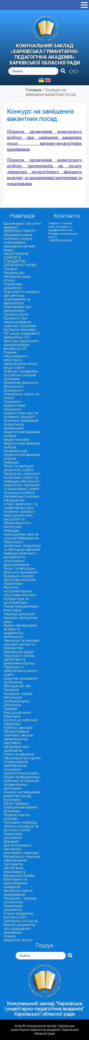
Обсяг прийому (16, 803)
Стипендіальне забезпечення (16, 764)
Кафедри (11, 462)
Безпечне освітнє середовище (18, 892)
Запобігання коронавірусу (15, 870)
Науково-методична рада (20, 619)
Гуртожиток (13, 864)
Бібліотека (12, 705)
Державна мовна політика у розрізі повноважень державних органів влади (19, 242)
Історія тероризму (18, 913)
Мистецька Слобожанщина (16, 699)
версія (73, 71)
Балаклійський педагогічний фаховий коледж (22, 454)
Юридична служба (19, 875)
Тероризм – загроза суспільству (20, 900)
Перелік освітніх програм (17, 817)
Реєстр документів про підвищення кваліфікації (19, 928)
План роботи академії (22, 292)
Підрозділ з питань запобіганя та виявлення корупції (19, 659)
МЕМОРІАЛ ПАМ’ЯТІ (20, 231)
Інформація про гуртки (22, 758)
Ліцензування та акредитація (17, 301)
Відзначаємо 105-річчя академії (22, 225)
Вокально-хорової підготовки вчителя (19, 578)
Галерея (10, 709)
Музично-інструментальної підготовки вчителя (19, 591)
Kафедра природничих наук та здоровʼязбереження (21, 534)
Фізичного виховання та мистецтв (21, 422)
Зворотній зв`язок (18, 940)
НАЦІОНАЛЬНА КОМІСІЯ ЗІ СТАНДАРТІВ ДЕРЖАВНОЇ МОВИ (20, 259)
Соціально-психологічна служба (21, 771)
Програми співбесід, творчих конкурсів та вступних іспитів (21, 826)
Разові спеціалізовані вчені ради (21, 608)
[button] (84, 5)
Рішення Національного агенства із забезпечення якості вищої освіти (20, 359)
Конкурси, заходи (18, 693)
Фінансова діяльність (21, 383)
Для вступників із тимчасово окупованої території (21, 849)
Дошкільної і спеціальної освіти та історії (21, 394)
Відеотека (12, 716)
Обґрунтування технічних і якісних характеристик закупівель (18, 737)
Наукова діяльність (19, 614)
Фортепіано (13, 583)
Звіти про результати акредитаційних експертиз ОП (21, 344)
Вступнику (12, 800)
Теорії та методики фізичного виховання (21, 570)
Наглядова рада (17, 276)
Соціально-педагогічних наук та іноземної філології (21, 413)
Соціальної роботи (19, 492)
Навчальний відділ (19, 652)
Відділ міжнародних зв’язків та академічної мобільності (20, 631)
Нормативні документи (13, 286)
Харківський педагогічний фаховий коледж (22, 432)
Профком (11, 690)
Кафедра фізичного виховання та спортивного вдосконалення (20, 559)
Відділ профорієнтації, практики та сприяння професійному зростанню (22, 782)
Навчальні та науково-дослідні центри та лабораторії (22, 644)
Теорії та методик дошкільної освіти (18, 468)
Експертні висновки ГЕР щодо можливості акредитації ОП (22, 333)
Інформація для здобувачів (16, 748)
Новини (10, 936)
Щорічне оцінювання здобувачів (21, 680)
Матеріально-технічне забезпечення (22, 858)
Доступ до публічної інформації (21, 722)
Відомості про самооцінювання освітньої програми (20, 322)
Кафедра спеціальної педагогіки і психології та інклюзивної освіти (22, 485)
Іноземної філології (19, 511)
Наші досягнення (17, 712)
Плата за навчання (19, 754)
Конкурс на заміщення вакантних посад (22, 794)
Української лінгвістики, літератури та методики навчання (22, 545)
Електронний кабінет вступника (21, 809)
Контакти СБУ (15, 917)
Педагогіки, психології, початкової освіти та (22, 475)
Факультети (13, 386)
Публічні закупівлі (18, 728)
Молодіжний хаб (17, 686)
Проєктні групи (16, 314)
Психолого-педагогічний (14, 403)
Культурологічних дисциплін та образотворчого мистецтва (18, 521)
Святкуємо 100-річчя (20, 921)
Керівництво (14, 273)
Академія (11, 841)
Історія (9, 280)
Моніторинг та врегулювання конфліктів (15, 883)
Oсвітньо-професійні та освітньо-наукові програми (21, 375)
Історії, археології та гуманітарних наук (20, 506)
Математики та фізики (21, 496)
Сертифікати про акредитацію (17, 309)
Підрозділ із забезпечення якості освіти (20, 671)
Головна (10, 269)
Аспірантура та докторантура (16, 600)
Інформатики (14, 500)
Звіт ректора (14, 295)
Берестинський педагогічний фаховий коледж (22, 443)
